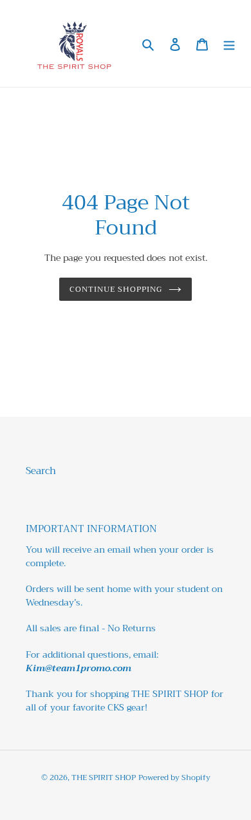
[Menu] (229, 43)
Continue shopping (116, 289)
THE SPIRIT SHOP (103, 777)
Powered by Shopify (174, 777)
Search (41, 470)
